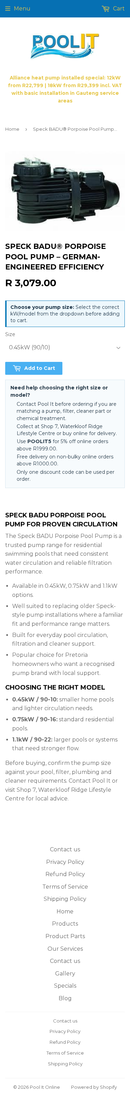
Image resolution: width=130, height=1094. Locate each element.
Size (10, 334)
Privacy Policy (65, 862)
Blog (65, 998)
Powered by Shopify (94, 1087)
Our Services (65, 948)
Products (65, 923)
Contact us (65, 849)
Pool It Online (45, 1087)
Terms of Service (65, 886)
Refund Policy (65, 874)
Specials (65, 985)
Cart (118, 8)
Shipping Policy (65, 899)
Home (12, 129)
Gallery (65, 973)
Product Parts (65, 936)
